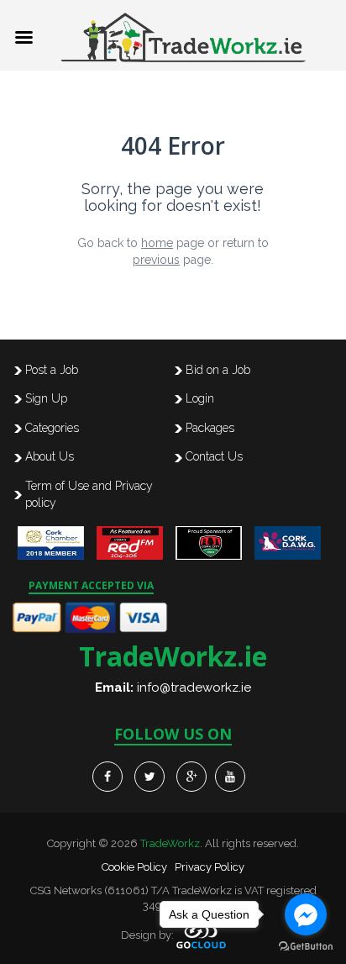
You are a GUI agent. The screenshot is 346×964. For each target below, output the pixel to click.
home (157, 243)
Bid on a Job (218, 370)
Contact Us (214, 456)
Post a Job (51, 370)
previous (156, 259)
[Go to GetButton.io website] (306, 946)
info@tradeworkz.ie (194, 687)
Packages (210, 428)
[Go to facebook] (306, 914)
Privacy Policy (209, 867)
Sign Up (46, 398)
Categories (52, 428)
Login (200, 398)
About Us (49, 456)
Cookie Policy (134, 867)
